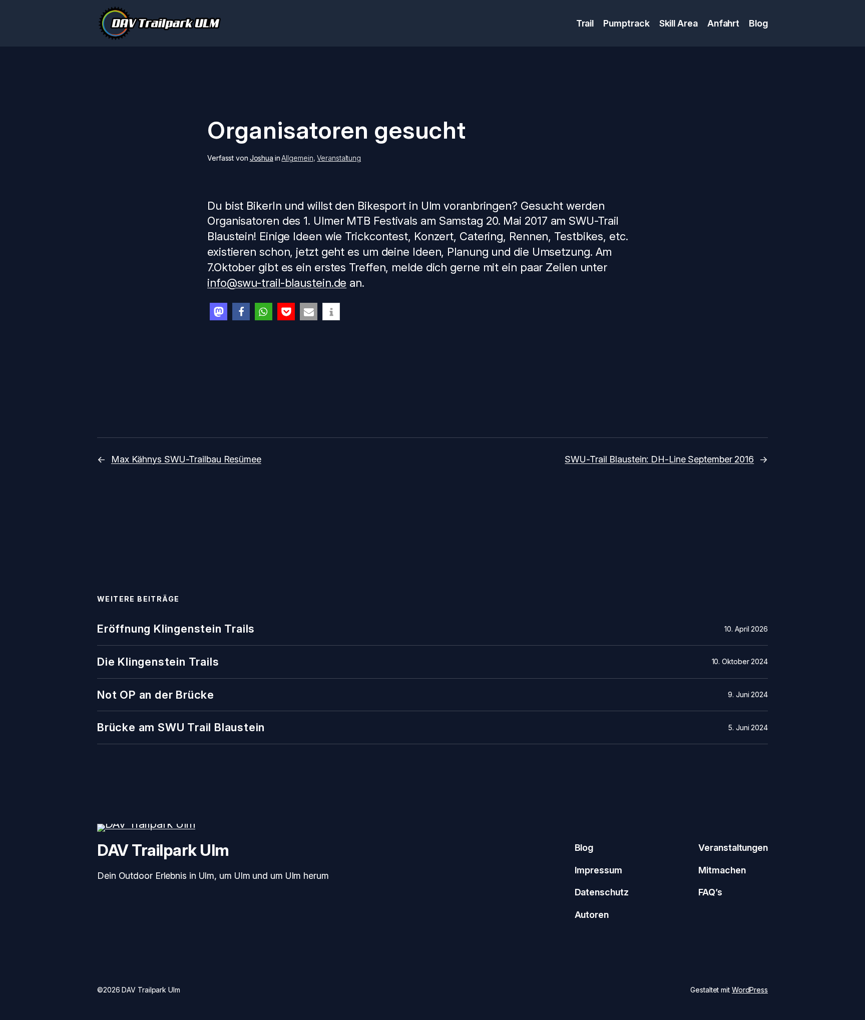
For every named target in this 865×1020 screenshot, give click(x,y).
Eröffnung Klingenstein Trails (176, 629)
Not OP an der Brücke (155, 695)
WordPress (750, 989)
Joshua (261, 158)
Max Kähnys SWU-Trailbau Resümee (186, 459)
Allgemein (297, 158)
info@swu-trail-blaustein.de (276, 282)
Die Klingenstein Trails (158, 662)
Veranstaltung (339, 158)
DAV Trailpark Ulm (163, 850)
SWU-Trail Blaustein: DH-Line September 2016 (659, 459)
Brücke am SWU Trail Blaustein (181, 727)
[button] (218, 311)
